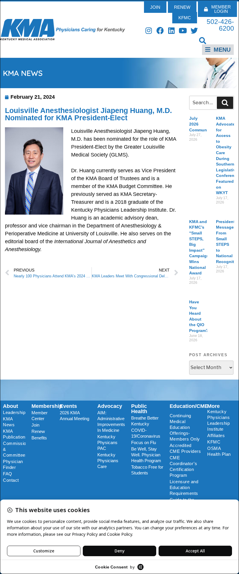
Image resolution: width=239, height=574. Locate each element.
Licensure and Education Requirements (184, 487)
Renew (38, 431)
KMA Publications (14, 434)
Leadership (14, 412)
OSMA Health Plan (219, 451)
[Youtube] (183, 30)
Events (68, 406)
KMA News (9, 421)
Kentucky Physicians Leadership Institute (218, 420)
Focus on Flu (143, 442)
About (10, 406)
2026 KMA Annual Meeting (74, 415)
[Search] (225, 103)
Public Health (139, 408)
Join (35, 424)
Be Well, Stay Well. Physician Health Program (146, 454)
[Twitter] (194, 30)
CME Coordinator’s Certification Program (183, 466)
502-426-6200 (220, 25)
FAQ (7, 473)
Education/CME (189, 406)
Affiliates (216, 435)
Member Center (39, 415)
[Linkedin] (171, 30)
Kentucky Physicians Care (107, 460)
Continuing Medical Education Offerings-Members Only (185, 427)
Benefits (39, 437)
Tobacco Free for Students (147, 470)
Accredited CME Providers (185, 448)
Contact (11, 480)
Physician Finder (13, 464)
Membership (46, 406)
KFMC (213, 441)
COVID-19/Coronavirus (145, 433)
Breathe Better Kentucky (145, 420)
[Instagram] (148, 30)
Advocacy (109, 406)
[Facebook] (160, 30)
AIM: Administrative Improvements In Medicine (111, 421)
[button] (203, 40)
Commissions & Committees (14, 449)
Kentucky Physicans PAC (107, 442)
